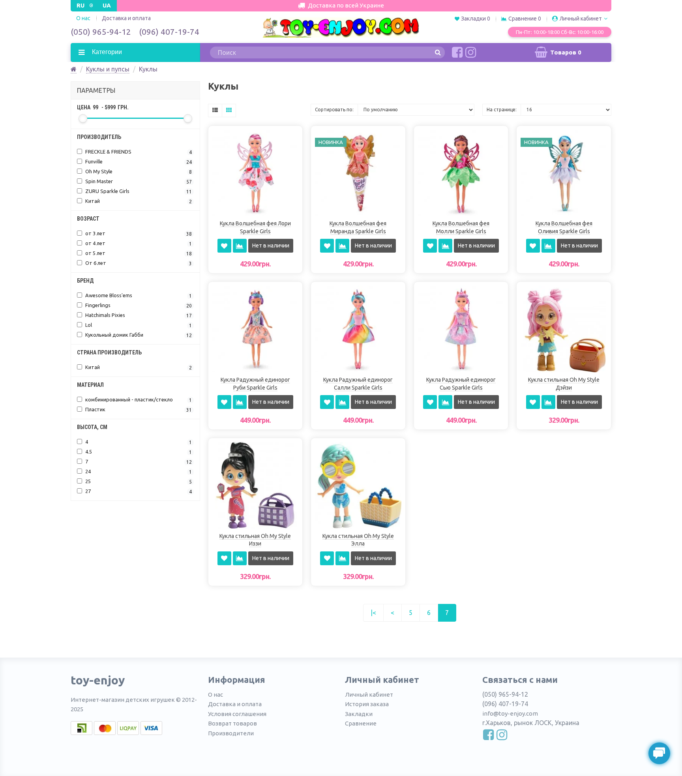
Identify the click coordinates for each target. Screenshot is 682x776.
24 (138, 471)
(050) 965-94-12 (101, 31)
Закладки (359, 713)
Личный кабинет (369, 694)
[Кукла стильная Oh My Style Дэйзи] (564, 328)
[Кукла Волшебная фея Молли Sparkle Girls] (461, 172)
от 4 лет (138, 243)
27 (138, 491)
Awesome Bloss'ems (138, 295)
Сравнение (361, 723)
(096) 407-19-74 (169, 31)
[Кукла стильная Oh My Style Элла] (358, 484)
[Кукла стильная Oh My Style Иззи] (255, 484)
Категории (106, 52)
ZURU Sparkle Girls (138, 191)
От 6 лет (138, 263)
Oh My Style (138, 171)
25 (138, 481)
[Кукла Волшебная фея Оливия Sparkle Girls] (564, 172)
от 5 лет (138, 253)
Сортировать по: (334, 109)
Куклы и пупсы (107, 69)
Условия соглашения (237, 713)
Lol (138, 325)
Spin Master (138, 181)
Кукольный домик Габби (138, 335)
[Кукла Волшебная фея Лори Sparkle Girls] (255, 172)
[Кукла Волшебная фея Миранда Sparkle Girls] (358, 172)
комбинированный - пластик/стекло (138, 400)
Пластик (138, 409)
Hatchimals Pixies (138, 315)
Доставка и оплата (126, 18)
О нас (215, 694)
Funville (138, 162)
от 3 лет (138, 233)
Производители (231, 733)
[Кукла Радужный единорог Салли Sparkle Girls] (358, 328)
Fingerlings (138, 305)
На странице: (502, 109)
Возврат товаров (232, 723)
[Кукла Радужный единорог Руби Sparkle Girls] (255, 328)
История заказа (367, 704)
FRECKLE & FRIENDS (138, 152)
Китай (138, 201)
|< (373, 612)
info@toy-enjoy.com (510, 713)
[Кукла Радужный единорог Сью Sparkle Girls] (461, 328)
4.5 (138, 452)
